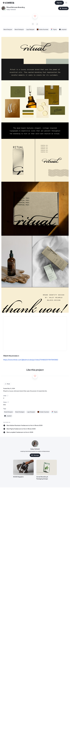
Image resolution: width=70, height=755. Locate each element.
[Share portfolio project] (37, 24)
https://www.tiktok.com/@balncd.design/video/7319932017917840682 (30, 360)
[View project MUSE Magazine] (23, 467)
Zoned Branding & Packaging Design (42, 478)
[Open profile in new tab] (3, 8)
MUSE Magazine (18, 477)
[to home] (8, 3)
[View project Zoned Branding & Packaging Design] (46, 467)
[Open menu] (66, 3)
